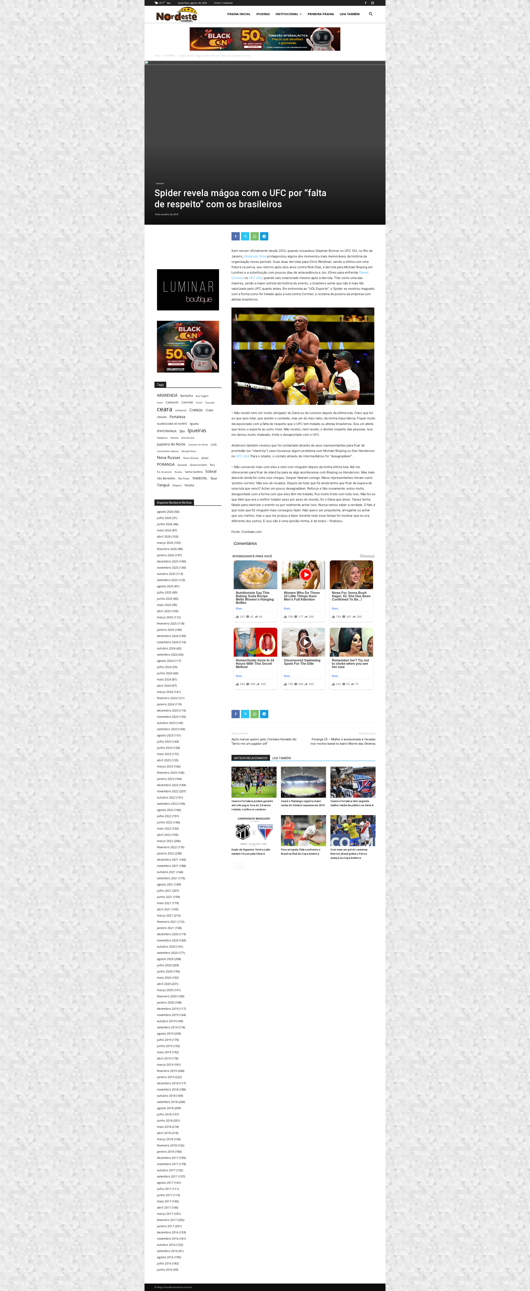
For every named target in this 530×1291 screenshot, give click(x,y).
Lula (214, 444)
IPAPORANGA (167, 431)
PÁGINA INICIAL (239, 14)
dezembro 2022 (167, 785)
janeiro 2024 (165, 704)
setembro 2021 (167, 878)
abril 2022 (164, 835)
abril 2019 (164, 1058)
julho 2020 (164, 965)
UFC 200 (255, 278)
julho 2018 (164, 1114)
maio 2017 (164, 1201)
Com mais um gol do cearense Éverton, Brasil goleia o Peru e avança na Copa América (348, 853)
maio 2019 (164, 1052)
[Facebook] (366, 3)
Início (157, 55)
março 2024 (165, 692)
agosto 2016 (165, 1257)
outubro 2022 (166, 797)
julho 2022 (164, 816)
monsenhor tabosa (168, 451)
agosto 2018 (165, 1108)
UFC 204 (242, 456)
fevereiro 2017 (167, 1220)
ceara (164, 409)
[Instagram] (372, 3)
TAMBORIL (199, 478)
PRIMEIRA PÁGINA (321, 14)
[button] (371, 14)
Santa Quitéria (193, 472)
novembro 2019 (167, 1015)
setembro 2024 (167, 654)
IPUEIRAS (263, 14)
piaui (204, 458)
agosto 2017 (165, 1183)
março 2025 (165, 617)
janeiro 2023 (165, 779)
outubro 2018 (166, 1096)
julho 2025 (164, 592)
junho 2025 (164, 599)
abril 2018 (164, 1133)
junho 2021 (164, 897)
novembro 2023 (167, 717)
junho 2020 (164, 971)
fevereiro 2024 (167, 698)
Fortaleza (177, 417)
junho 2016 (164, 1270)
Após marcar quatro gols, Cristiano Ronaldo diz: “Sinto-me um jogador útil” (264, 741)
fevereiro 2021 (167, 922)
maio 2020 (164, 978)
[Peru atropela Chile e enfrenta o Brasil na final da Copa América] (303, 830)
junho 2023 (164, 748)
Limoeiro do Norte (198, 444)
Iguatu (194, 424)
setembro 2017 (167, 1176)
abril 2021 (164, 909)
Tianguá (163, 485)
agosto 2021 (165, 884)
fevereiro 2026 (167, 549)
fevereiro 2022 (167, 847)
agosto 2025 (165, 586)
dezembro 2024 (167, 636)
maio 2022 (164, 828)
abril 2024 (164, 686)
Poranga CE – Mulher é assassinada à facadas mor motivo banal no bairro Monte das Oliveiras (343, 741)
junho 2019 (164, 1046)
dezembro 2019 (167, 1009)
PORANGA (166, 464)
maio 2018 (164, 1127)
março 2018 (165, 1139)
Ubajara (177, 485)
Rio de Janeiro (164, 471)
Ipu (182, 431)
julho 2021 (164, 891)
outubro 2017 (166, 1170)
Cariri (199, 402)
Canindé (187, 402)
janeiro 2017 (165, 1226)
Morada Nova (189, 451)
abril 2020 (164, 984)
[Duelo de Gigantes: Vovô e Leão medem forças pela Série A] (254, 830)
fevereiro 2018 (167, 1145)
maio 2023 (164, 754)
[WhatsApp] (255, 236)
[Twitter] (245, 236)
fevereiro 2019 (167, 1071)
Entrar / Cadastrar (223, 2)
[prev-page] (234, 866)
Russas (178, 471)
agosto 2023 (165, 735)
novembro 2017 (167, 1164)
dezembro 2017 (167, 1158)
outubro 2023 (166, 723)
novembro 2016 (167, 1238)
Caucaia (209, 402)
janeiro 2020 (165, 1002)
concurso (181, 410)
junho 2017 (164, 1195)
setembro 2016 (167, 1251)
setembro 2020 (167, 953)
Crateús (196, 410)
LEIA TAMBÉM (350, 14)
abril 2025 (164, 611)
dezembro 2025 (167, 561)
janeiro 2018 (165, 1151)
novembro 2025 (167, 567)
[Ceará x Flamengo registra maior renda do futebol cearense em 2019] (303, 782)
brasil (160, 402)
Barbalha (186, 396)
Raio (212, 465)
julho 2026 (164, 518)
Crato (209, 410)
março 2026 (165, 543)
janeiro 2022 (165, 853)
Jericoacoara (187, 437)
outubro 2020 (166, 946)
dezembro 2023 (167, 710)
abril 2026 (164, 536)
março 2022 (165, 841)
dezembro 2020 (167, 934)
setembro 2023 (167, 729)
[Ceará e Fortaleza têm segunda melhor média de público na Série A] (353, 782)
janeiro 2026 (165, 555)
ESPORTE (169, 55)
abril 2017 (164, 1207)
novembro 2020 (167, 940)
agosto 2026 (165, 512)
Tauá (213, 478)
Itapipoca (162, 437)
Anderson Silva (255, 256)
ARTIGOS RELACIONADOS (250, 758)
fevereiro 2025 (167, 623)
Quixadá (182, 465)
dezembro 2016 (167, 1232)
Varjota (189, 485)
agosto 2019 (165, 1033)
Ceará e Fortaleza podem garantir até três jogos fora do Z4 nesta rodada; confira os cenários (252, 805)
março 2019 (165, 1065)
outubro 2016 (166, 1245)
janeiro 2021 (165, 928)
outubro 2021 (166, 872)
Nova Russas (168, 457)
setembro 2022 (167, 804)
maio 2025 (164, 605)
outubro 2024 (166, 648)
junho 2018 (164, 1120)
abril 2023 (164, 760)
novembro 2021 (167, 866)
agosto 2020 (165, 959)
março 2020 (165, 990)
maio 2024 (164, 679)
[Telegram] (264, 236)
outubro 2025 (166, 574)
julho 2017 (164, 1189)
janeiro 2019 (165, 1077)
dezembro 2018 (167, 1083)
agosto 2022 (165, 810)
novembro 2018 (167, 1089)
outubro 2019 (166, 1021)
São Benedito (166, 478)
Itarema (174, 437)
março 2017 (165, 1214)
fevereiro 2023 (167, 773)
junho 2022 (164, 822)
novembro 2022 (167, 791)
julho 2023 (164, 741)
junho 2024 (164, 673)
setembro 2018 (167, 1102)
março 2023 (165, 766)
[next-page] (240, 866)
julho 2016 (164, 1263)
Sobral (211, 471)
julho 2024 (164, 667)
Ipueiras (197, 430)
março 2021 (165, 915)
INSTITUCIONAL (287, 14)
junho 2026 (164, 524)
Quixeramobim (198, 465)
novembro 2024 (167, 642)
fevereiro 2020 (167, 996)
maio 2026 (164, 530)
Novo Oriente (191, 458)
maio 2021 (164, 903)
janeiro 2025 (165, 630)
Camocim (172, 402)
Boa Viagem (202, 395)
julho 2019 (164, 1040)
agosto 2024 (165, 661)
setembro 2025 (167, 580)
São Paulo (183, 478)
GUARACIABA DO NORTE (172, 424)
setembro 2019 (167, 1027)
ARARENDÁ (167, 395)
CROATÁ (162, 417)
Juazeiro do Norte (171, 444)
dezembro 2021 (167, 859)
